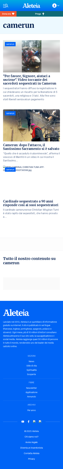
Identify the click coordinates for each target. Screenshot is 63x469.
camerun (10, 44)
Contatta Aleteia (31, 453)
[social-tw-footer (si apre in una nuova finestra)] (34, 421)
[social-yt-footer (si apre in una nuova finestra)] (22, 421)
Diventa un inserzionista (31, 447)
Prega (38, 13)
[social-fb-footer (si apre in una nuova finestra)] (28, 421)
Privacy (31, 458)
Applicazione (31, 392)
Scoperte (31, 374)
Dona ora (6, 13)
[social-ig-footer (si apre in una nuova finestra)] (40, 421)
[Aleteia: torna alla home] (31, 5)
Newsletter (31, 388)
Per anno (31, 410)
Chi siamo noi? (31, 436)
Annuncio (31, 396)
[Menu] (11, 5)
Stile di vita (31, 365)
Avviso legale (31, 442)
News (31, 361)
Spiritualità (32, 370)
